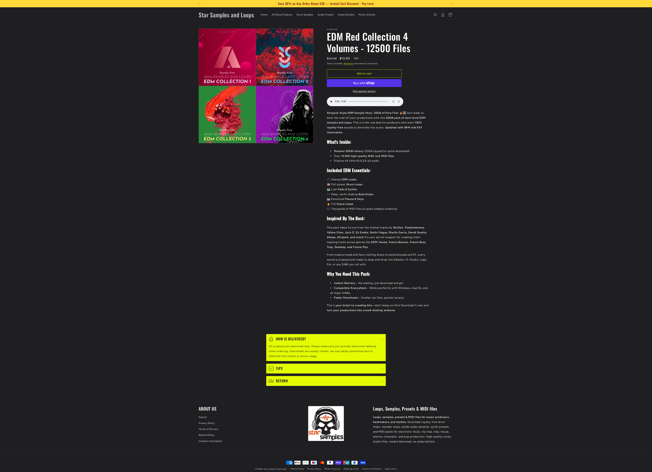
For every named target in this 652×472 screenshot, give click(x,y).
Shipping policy (351, 469)
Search (203, 417)
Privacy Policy (207, 423)
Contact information (371, 469)
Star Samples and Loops (275, 469)
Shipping (348, 63)
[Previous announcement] (200, 3)
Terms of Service (208, 429)
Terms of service (332, 469)
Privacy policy (314, 469)
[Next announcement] (452, 3)
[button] (435, 15)
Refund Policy (207, 435)
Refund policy (297, 469)
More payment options (364, 91)
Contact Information (210, 441)
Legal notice (391, 469)
